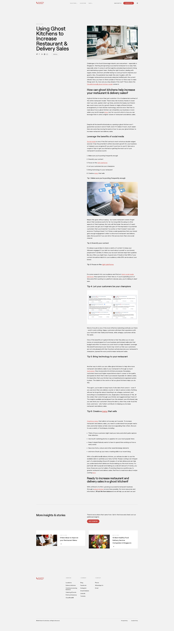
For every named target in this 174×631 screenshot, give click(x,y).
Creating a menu (92, 421)
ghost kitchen (99, 489)
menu (96, 173)
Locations (83, 3)
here (106, 112)
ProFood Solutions (71, 595)
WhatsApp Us (117, 3)
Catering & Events (71, 592)
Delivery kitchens (71, 585)
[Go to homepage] (40, 3)
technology (91, 371)
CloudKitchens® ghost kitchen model (99, 84)
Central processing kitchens (71, 588)
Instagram (83, 588)
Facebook (83, 585)
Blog (90, 3)
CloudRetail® (70, 597)
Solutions (73, 3)
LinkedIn (82, 593)
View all (55, 54)
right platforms (102, 162)
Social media (91, 141)
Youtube (82, 596)
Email (96, 588)
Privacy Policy (124, 620)
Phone (97, 582)
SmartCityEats (84, 590)
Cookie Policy (134, 620)
